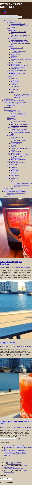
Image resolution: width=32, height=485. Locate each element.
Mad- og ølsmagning (13, 64)
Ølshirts (9, 76)
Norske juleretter (15, 68)
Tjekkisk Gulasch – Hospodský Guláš (14, 452)
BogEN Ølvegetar (8, 99)
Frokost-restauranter (12, 72)
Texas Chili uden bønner (14, 462)
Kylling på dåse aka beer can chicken (21, 59)
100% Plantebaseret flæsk (16, 468)
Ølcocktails (27, 267)
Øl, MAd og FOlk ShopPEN (18, 32)
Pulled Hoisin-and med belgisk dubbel (14, 446)
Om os (12, 92)
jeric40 (3, 267)
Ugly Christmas (15, 86)
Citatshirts (13, 84)
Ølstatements (14, 81)
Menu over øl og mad (10, 20)
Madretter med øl (18, 267)
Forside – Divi (7, 107)
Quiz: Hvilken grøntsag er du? (19, 36)
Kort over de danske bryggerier (19, 41)
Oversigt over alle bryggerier (19, 40)
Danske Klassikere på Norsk (18, 70)
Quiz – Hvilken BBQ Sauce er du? (20, 35)
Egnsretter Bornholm (20, 51)
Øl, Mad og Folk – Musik (14, 22)
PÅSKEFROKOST (16, 62)
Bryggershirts (14, 83)
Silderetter (13, 57)
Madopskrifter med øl (17, 48)
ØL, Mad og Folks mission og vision (14, 100)
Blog (12, 91)
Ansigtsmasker (15, 80)
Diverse (9, 88)
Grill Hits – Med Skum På (18, 24)
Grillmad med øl (15, 54)
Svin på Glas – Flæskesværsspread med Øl (16, 450)
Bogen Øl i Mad (11, 30)
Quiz (12, 33)
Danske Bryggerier (12, 38)
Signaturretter (14, 75)
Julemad (13, 60)
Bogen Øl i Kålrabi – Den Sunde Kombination (16, 102)
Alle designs (14, 78)
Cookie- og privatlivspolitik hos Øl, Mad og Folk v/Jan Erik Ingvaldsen (23, 95)
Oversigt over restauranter (18, 73)
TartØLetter (14, 56)
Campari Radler (7, 343)
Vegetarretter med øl (16, 52)
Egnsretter (13, 49)
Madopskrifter (11, 46)
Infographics (14, 89)
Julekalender (10, 28)
